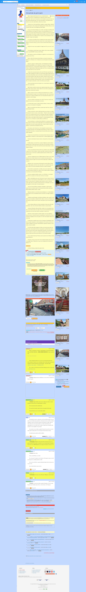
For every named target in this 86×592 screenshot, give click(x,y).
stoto (45, 537)
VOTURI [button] (68, 43)
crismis (52, 539)
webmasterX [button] (28, 348)
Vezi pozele (35, 318)
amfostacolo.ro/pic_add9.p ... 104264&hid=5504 (35, 365)
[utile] (74, 1)
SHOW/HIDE (52, 508)
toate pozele (60, 383)
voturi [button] (42, 330)
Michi (48, 534)
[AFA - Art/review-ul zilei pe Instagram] (46, 571)
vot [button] (53, 469)
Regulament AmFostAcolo (36, 570)
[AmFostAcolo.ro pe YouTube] (52, 571)
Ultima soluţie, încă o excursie (35, 534)
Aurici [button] (27, 417)
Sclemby (19, 9)
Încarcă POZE (59, 386)
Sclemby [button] (27, 439)
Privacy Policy (34, 572)
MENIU (39, 8)
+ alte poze (28, 318)
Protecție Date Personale (35, 571)
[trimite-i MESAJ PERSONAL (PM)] (31, 348)
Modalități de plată (22, 572)
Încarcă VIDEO (66, 386)
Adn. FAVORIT (42, 270)
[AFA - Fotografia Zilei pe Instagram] (48, 571)
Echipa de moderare (22, 570)
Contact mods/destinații (22, 571)
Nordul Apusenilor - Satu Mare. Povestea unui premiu (39, 549)
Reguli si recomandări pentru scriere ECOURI (31, 506)
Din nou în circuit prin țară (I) (35, 547)
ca (65, 17)
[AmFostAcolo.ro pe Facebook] (50, 571)
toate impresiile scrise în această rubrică (34, 555)
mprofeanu (29, 542)
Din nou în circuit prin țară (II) (35, 544)
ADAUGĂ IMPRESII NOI (31, 498)
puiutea (48, 544)
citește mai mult (29, 255)
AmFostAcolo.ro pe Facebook (30, 563)
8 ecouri (27, 274)
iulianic (32, 550)
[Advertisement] (21, 71)
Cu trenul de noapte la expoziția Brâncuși (37, 539)
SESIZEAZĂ (34, 270)
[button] (32, 372)
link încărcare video (32, 368)
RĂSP (27, 372)
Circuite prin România (31, 8)
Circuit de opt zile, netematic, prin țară (37, 541)
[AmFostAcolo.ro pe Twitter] (54, 571)
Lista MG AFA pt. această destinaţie (49, 552)
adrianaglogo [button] (28, 399)
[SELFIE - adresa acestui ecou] (33, 372)
